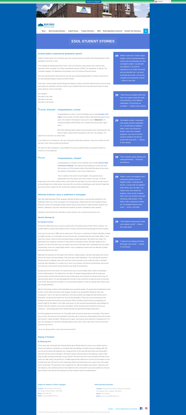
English (160, 1)
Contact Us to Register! (93, 1)
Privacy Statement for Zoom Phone (126, 408)
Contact (110, 408)
